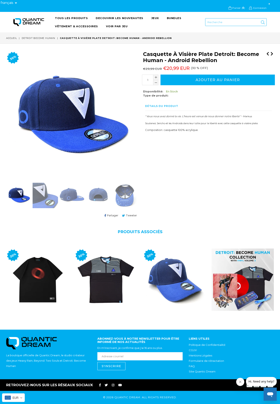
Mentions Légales (200, 355)
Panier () (238, 7)
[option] (18, 196)
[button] (9, 3)
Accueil (11, 38)
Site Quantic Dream (202, 371)
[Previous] (268, 53)
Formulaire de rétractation (206, 360)
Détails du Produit (161, 106)
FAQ (192, 366)
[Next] (272, 53)
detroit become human (38, 38)
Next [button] (278, 276)
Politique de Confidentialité (207, 344)
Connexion (259, 7)
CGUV (193, 350)
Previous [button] (2, 276)
